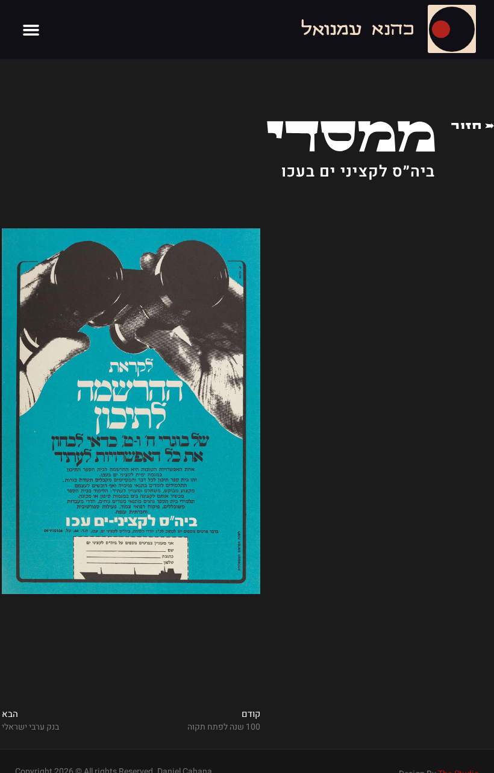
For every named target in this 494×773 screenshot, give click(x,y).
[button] (31, 29)
